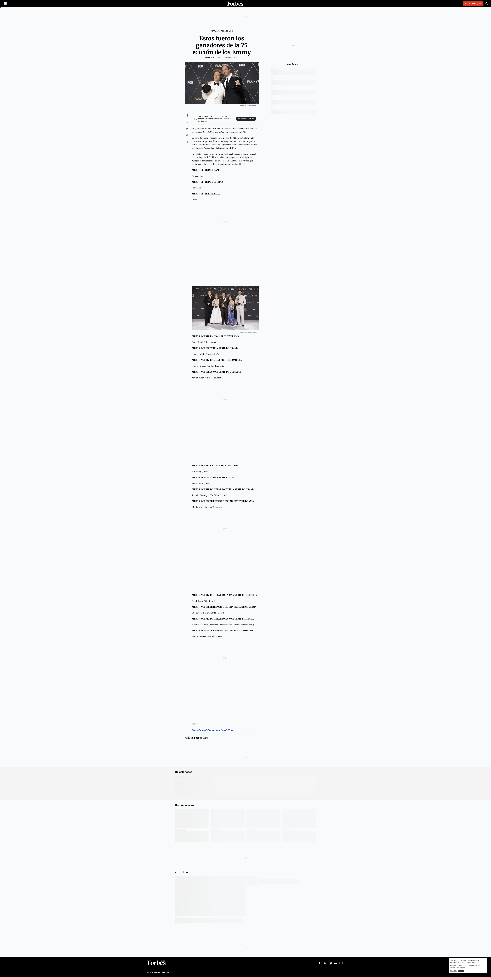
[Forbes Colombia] (235, 4)
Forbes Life (227, 31)
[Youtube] (341, 963)
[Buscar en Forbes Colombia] (487, 3)
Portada (215, 31)
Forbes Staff (209, 57)
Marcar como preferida (246, 119)
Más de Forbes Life (196, 737)
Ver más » (453, 970)
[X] (324, 963)
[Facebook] (319, 963)
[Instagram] (330, 963)
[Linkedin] (335, 963)
